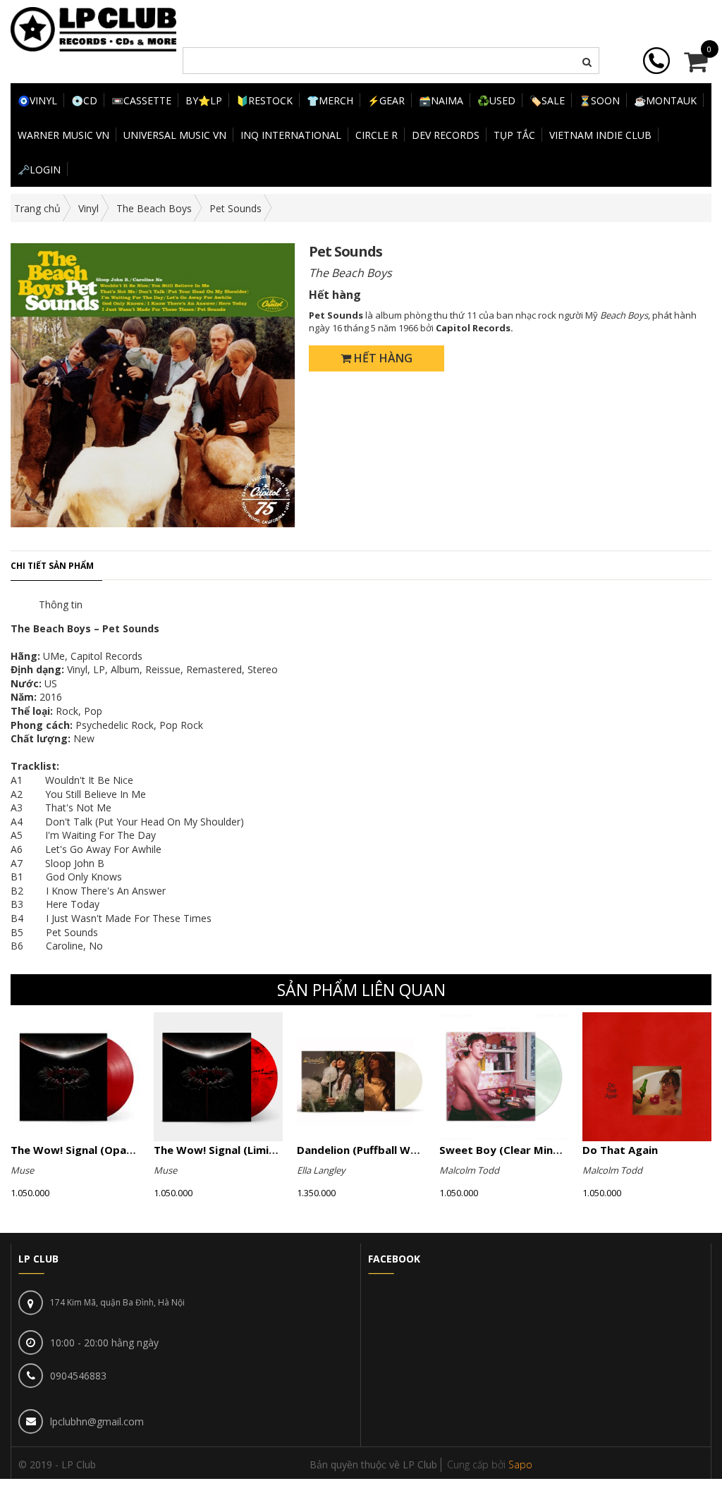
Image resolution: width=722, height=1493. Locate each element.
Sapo (520, 1464)
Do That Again (620, 1150)
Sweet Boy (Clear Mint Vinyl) (515, 1150)
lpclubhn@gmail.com (97, 1421)
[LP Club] (93, 28)
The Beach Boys (154, 208)
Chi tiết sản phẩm (52, 566)
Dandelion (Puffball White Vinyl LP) (388, 1150)
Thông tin (60, 604)
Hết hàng (381, 358)
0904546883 (78, 1375)
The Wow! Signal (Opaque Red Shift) (106, 1150)
